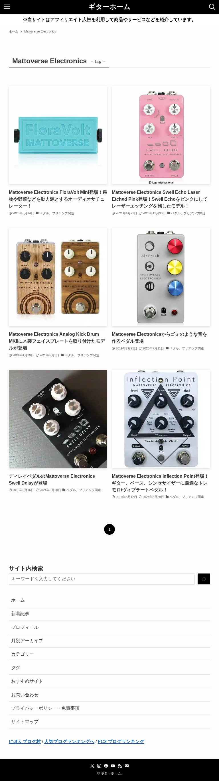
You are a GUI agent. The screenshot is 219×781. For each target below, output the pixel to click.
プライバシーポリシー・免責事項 (45, 708)
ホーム (18, 600)
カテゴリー (22, 654)
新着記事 (20, 613)
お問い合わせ (24, 694)
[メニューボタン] (7, 7)
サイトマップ (24, 721)
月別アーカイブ (27, 640)
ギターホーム (109, 6)
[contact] (126, 765)
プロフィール (24, 627)
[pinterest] (106, 765)
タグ (15, 667)
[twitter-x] (92, 765)
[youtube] (112, 765)
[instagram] (99, 765)
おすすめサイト (27, 681)
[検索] (204, 579)
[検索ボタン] (212, 7)
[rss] (119, 765)
